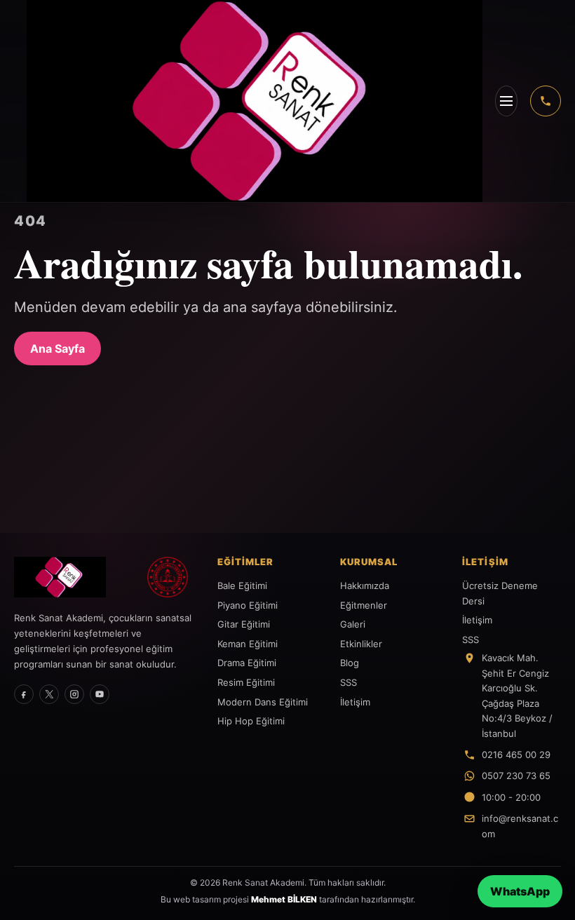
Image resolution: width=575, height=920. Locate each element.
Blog (349, 662)
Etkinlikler (361, 643)
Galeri (352, 624)
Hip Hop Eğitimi (251, 720)
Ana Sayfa (57, 348)
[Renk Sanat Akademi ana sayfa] (73, 577)
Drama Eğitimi (246, 662)
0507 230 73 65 (516, 775)
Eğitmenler (363, 605)
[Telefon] (545, 101)
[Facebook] (24, 694)
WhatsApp (520, 891)
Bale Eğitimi (242, 585)
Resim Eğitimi (246, 682)
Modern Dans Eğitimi (262, 702)
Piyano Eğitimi (247, 605)
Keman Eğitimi (247, 643)
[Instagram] (74, 694)
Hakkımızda (364, 585)
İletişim (355, 702)
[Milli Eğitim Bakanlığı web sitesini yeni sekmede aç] (168, 577)
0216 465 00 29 (516, 754)
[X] (49, 694)
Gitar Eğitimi (243, 624)
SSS (348, 682)
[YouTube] (99, 694)
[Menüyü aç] (506, 101)
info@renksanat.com (520, 826)
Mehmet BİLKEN (284, 899)
